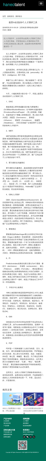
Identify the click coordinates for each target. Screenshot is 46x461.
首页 (4, 16)
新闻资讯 (10, 16)
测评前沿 (18, 16)
